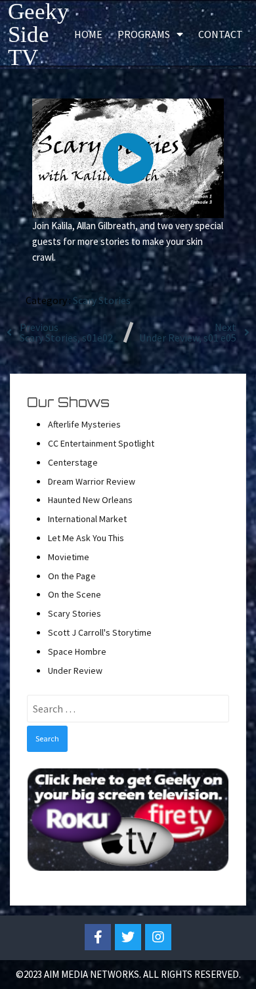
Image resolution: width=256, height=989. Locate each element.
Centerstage (73, 462)
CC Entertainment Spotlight (101, 443)
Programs (143, 34)
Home (88, 34)
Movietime (68, 557)
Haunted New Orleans (90, 500)
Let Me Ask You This (86, 538)
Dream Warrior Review (91, 481)
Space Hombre (77, 651)
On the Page (72, 576)
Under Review (75, 670)
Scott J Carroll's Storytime (100, 632)
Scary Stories (102, 300)
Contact (220, 34)
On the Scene (74, 594)
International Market (87, 519)
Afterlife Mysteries (84, 424)
